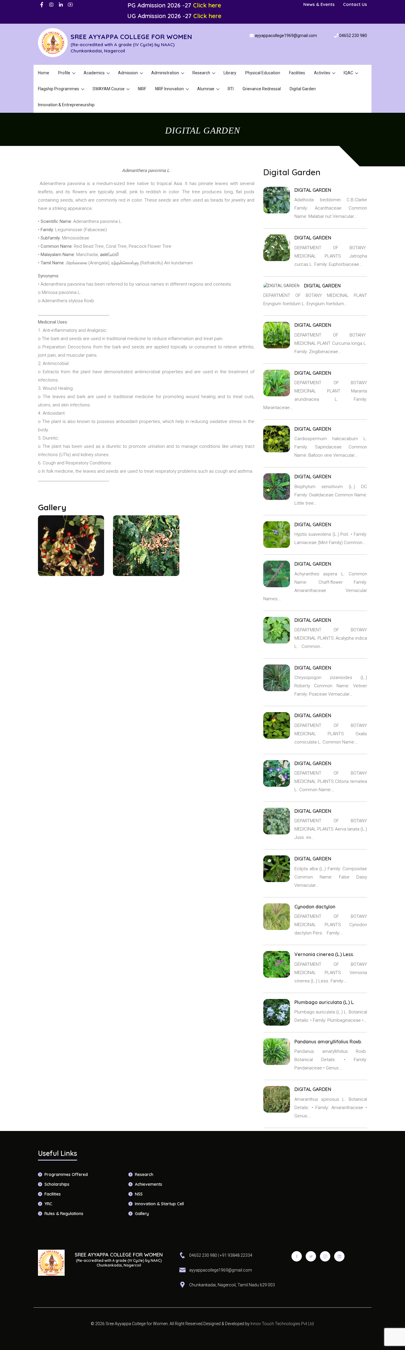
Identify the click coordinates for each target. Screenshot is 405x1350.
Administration (165, 72)
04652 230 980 (353, 35)
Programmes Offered (66, 1174)
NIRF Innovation (169, 88)
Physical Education (262, 72)
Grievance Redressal (262, 88)
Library (230, 72)
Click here (207, 5)
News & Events (319, 4)
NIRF (142, 88)
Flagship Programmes (58, 88)
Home (43, 72)
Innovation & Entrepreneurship (66, 104)
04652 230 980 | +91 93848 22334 (220, 1255)
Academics (94, 72)
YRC (48, 1203)
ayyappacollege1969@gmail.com (286, 35)
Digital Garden (303, 88)
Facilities (297, 72)
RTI (231, 88)
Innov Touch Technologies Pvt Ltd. (282, 1323)
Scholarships (56, 1184)
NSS (139, 1194)
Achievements (148, 1184)
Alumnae (205, 88)
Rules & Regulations (63, 1213)
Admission (128, 72)
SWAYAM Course (109, 88)
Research (201, 72)
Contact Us (355, 4)
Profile (64, 72)
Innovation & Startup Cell (159, 1203)
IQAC (348, 72)
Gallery (142, 1213)
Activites (322, 72)
